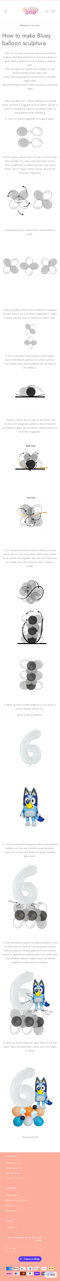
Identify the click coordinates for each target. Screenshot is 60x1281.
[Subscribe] (38, 1248)
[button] (6, 11)
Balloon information (16, 1200)
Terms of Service (15, 1178)
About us (11, 1205)
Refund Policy (13, 1173)
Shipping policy (14, 1168)
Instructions (12, 1195)
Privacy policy (13, 1162)
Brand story (12, 1210)
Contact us (12, 1227)
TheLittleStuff (34, 1279)
